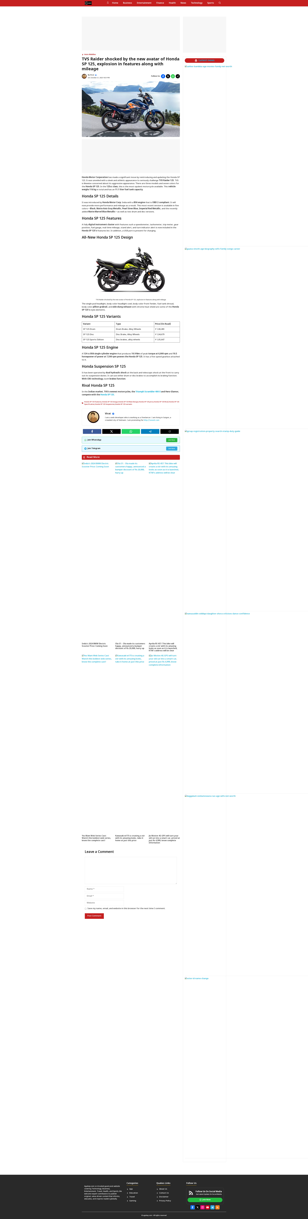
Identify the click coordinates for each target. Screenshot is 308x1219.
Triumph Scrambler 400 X (148, 392)
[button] (219, 3)
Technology (196, 3)
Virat (92, 75)
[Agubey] (88, 3)
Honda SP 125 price (146, 402)
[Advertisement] (131, 33)
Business (127, 3)
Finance (160, 3)
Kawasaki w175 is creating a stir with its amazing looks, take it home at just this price (130, 838)
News (183, 3)
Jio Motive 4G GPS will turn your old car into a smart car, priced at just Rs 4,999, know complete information (164, 839)
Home (115, 3)
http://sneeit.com (151, 420)
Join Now (172, 440)
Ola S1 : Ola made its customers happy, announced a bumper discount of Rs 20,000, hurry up (130, 646)
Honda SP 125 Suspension (105, 404)
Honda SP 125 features (93, 402)
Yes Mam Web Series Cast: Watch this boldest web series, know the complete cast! (96, 838)
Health (172, 3)
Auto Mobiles (90, 54)
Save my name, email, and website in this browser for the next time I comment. (126, 908)
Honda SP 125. (107, 395)
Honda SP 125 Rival (161, 402)
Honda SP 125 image (110, 402)
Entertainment (144, 3)
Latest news (207, 60)
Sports (210, 3)
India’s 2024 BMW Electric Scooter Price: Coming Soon (95, 645)
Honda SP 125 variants (123, 404)
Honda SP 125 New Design (128, 402)
